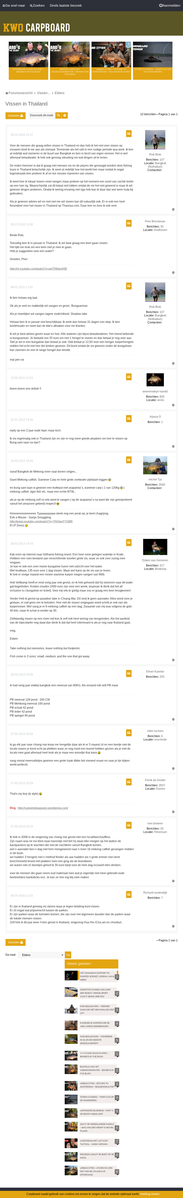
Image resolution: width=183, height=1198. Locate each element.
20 (162, 828)
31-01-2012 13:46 (21, 419)
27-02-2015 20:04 (21, 733)
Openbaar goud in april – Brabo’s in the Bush (28, 70)
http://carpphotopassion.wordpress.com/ (43, 808)
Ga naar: (10, 954)
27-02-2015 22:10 (21, 826)
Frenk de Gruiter (155, 780)
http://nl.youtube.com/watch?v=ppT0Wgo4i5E (38, 268)
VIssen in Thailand (26, 104)
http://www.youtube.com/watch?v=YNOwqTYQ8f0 (41, 521)
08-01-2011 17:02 (21, 287)
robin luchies (155, 730)
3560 (162, 484)
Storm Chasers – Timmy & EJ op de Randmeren (152, 70)
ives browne (155, 823)
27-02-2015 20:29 (21, 783)
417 (162, 565)
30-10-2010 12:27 (21, 134)
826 (162, 396)
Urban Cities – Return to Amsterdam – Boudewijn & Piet (111, 70)
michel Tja (155, 479)
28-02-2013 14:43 (21, 543)
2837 (162, 785)
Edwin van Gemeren (155, 560)
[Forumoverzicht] (37, 25)
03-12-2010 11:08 (21, 224)
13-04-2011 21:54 (21, 377)
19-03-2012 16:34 (21, 460)
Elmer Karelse (155, 671)
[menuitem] (169, 5)
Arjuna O (155, 416)
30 (162, 226)
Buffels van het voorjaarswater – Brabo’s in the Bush (70, 71)
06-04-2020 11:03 (21, 895)
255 (162, 676)
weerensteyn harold (155, 391)
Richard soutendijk (155, 892)
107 (162, 159)
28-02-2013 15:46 (21, 674)
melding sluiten (149, 1193)
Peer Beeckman (155, 221)
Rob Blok (155, 154)
